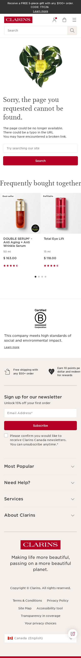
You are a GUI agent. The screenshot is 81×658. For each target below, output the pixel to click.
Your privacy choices (40, 641)
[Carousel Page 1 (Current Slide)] (35, 277)
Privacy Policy (58, 618)
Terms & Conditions (27, 618)
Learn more (11, 347)
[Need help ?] (73, 634)
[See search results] (72, 30)
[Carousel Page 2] (39, 277)
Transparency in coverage (40, 634)
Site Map (25, 626)
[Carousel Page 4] (45, 277)
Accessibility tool (50, 626)
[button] (40, 485)
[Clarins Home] (18, 19)
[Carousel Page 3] (42, 277)
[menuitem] (54, 19)
